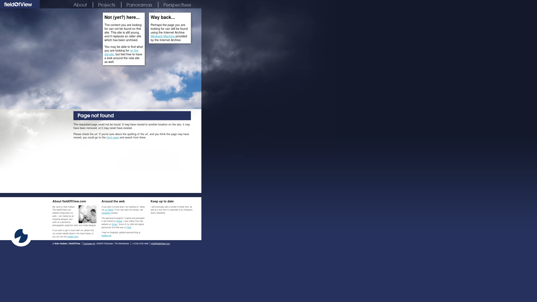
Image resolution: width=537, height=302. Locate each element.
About (80, 5)
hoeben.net (106, 235)
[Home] (20, 7)
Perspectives (177, 5)
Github (119, 221)
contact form (72, 236)
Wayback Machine (163, 36)
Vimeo (114, 224)
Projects (106, 5)
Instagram (106, 212)
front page (113, 137)
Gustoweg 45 (89, 243)
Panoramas (139, 5)
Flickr (128, 227)
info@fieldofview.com (160, 243)
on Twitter (109, 209)
